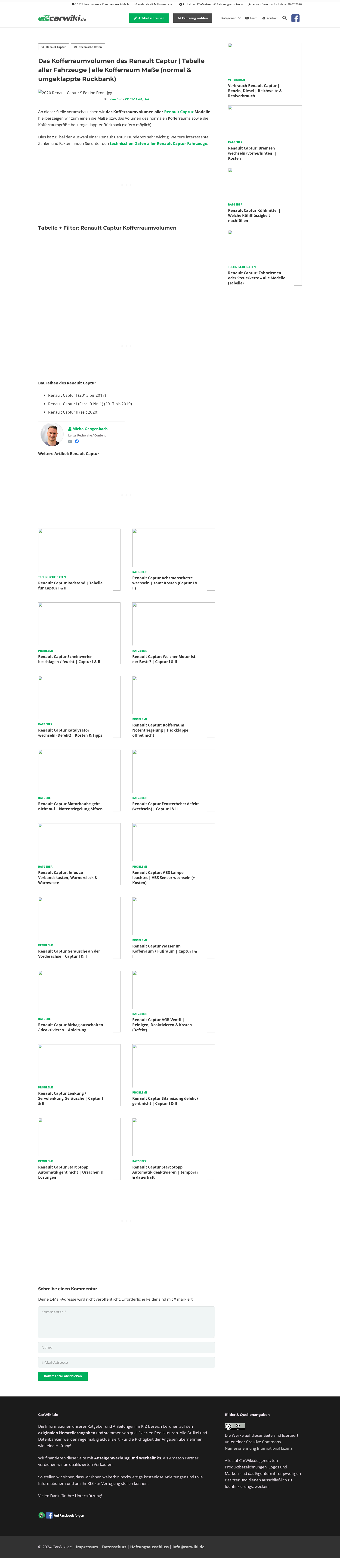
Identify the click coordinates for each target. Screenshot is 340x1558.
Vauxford (116, 99)
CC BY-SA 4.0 (133, 99)
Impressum (87, 1546)
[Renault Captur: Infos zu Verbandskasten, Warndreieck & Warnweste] (79, 826)
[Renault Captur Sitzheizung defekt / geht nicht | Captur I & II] (173, 1047)
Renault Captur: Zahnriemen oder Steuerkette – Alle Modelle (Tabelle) (256, 278)
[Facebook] (77, 441)
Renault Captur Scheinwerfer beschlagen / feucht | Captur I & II (69, 659)
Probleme (45, 651)
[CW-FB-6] (61, 1515)
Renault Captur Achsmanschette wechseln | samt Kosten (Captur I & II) (165, 583)
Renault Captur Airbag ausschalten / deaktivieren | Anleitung (70, 1027)
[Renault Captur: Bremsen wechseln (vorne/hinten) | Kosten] (265, 108)
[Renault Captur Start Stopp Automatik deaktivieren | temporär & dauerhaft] (173, 1121)
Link (146, 99)
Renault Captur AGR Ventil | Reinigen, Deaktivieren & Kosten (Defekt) (162, 1024)
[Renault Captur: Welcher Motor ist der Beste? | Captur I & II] (173, 605)
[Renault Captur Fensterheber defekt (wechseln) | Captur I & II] (173, 752)
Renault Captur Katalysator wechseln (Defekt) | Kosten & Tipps (70, 733)
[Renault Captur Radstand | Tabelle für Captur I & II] (79, 531)
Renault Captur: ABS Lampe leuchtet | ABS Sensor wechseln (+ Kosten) (163, 877)
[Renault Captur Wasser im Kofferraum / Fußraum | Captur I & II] (173, 900)
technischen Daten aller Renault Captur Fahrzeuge (158, 143)
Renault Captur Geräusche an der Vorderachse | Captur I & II (69, 954)
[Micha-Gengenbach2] (52, 434)
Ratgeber (139, 572)
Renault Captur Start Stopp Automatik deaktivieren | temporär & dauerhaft (165, 1172)
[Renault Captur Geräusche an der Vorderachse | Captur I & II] (79, 900)
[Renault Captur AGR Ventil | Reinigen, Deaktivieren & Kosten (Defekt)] (173, 973)
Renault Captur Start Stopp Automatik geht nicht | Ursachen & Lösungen (70, 1172)
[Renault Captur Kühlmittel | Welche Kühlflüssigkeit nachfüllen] (265, 171)
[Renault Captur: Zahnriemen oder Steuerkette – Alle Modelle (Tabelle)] (265, 233)
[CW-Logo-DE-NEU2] (62, 18)
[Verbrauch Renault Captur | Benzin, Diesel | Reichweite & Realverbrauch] (265, 46)
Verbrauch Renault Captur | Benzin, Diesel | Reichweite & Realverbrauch (255, 90)
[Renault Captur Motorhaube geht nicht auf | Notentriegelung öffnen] (79, 752)
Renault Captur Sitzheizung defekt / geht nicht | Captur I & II (165, 1101)
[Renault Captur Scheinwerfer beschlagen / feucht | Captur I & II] (79, 605)
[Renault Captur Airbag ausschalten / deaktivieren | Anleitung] (79, 973)
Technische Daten (52, 577)
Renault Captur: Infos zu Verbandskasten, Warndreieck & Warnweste (67, 877)
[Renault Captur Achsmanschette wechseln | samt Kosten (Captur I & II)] (173, 531)
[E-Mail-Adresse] (70, 441)
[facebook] (295, 18)
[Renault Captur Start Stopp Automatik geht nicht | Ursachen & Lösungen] (79, 1121)
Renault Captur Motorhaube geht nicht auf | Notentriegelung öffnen (70, 806)
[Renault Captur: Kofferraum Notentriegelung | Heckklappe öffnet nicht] (173, 679)
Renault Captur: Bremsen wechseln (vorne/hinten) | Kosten (252, 153)
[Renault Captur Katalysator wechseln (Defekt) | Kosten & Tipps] (79, 679)
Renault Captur (179, 111)
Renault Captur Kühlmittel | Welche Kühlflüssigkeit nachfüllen (254, 215)
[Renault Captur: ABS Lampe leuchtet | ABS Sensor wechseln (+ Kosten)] (173, 826)
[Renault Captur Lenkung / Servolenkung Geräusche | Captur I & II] (79, 1047)
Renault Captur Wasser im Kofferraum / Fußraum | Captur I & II (164, 951)
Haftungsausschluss (149, 1546)
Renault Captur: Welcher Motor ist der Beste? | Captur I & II (163, 659)
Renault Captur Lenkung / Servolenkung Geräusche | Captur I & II (70, 1098)
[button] (284, 18)
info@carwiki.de (188, 1546)
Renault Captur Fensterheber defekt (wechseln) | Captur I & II (165, 806)
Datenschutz (114, 1546)
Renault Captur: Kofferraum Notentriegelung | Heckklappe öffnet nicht (160, 730)
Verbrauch (236, 80)
